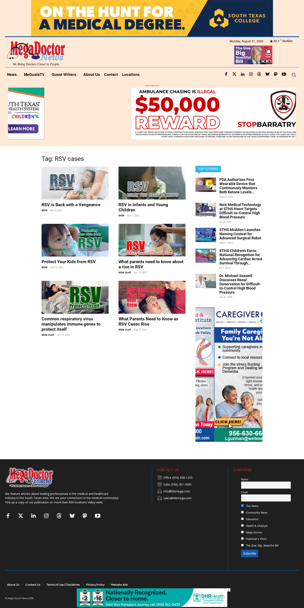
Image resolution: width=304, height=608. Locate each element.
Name (244, 479)
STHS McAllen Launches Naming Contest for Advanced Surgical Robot (240, 234)
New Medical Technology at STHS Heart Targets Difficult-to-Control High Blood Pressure (240, 210)
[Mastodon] (276, 74)
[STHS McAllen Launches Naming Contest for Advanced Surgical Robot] (205, 235)
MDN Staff (124, 272)
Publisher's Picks (256, 538)
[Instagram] (251, 74)
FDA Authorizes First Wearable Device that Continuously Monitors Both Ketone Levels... (238, 185)
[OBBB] (253, 55)
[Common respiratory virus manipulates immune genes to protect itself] (75, 297)
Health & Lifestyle (256, 525)
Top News (251, 505)
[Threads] (259, 74)
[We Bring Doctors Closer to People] (36, 477)
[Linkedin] (242, 74)
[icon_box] (175, 478)
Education (251, 519)
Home (45, 152)
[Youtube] (284, 74)
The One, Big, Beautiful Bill (262, 545)
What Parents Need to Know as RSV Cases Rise (148, 321)
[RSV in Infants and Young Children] (152, 183)
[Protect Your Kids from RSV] (75, 240)
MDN (44, 210)
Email (244, 492)
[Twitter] (234, 74)
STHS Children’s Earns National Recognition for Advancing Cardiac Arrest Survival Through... (240, 256)
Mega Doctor (253, 532)
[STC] (152, 18)
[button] (293, 74)
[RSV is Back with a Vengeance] (75, 183)
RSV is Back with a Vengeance (71, 204)
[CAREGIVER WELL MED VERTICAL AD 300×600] (228, 375)
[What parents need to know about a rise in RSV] (152, 240)
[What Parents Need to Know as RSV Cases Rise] (152, 297)
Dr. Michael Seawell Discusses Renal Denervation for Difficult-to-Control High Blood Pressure (240, 284)
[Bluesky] (267, 74)
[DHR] (152, 606)
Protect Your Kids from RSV (69, 261)
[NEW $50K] (152, 113)
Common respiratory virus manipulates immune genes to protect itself (71, 324)
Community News (256, 512)
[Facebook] (226, 74)
